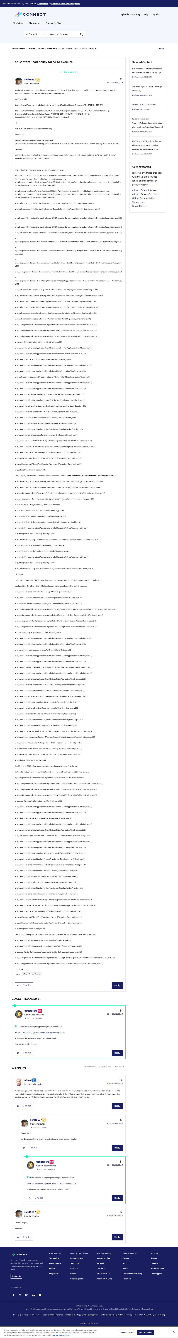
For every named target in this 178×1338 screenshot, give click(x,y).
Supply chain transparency (87, 1315)
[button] (18, 986)
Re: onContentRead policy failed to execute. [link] (79, 48)
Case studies (54, 1258)
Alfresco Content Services (32, 974)
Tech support (156, 1273)
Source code (138, 202)
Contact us (16, 1276)
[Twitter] (20, 1295)
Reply (117, 985)
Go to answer (70, 72)
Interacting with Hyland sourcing (152, 1315)
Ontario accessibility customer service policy (118, 1315)
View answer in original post (25, 1044)
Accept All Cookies (145, 1332)
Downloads (74, 1268)
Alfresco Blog (138, 109)
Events (154, 1258)
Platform (31, 48)
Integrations (53, 1273)
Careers (126, 1258)
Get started (42, 3)
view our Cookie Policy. (61, 1335)
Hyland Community (130, 14)
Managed (100, 1263)
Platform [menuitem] (33, 23)
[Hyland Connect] (30, 14)
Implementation (103, 1258)
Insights (52, 1268)
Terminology (75, 1263)
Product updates (77, 1279)
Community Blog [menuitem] (53, 23)
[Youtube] (40, 1295)
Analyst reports (55, 1263)
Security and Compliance (53, 1315)
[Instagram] (27, 1295)
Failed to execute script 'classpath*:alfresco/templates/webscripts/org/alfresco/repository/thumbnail (147, 123)
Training (154, 1263)
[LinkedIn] (33, 1295)
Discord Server (139, 206)
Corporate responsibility (132, 1273)
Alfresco (41, 48)
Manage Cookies (127, 1332)
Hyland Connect (18, 48)
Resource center (76, 1258)
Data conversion (103, 1273)
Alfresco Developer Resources (144, 104)
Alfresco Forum (53, 48)
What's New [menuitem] (18, 23)
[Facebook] (13, 1295)
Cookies (25, 1315)
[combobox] (66, 34)
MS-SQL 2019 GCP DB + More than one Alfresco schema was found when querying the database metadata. (147, 145)
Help (146, 14)
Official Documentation (143, 198)
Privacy (16, 1315)
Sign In (155, 14)
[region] (89, 1332)
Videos (73, 1273)
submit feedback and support (65, 3)
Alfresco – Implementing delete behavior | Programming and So (40, 1032)
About (125, 1263)
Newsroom (127, 1279)
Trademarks (70, 1315)
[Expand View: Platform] (39, 23)
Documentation (157, 1268)
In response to (35, 1018)
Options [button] (161, 48)
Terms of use (35, 1315)
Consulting (101, 1268)
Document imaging (104, 1279)
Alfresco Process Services (144, 194)
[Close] (174, 1332)
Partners (126, 1268)
